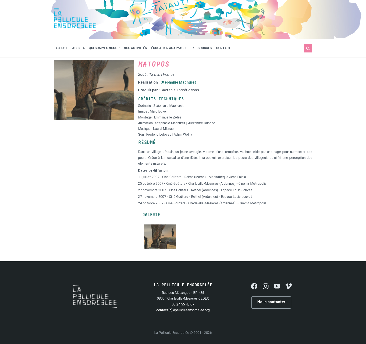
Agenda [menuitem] (78, 48)
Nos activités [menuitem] (135, 48)
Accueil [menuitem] (61, 48)
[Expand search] (308, 48)
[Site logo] (75, 30)
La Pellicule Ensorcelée (171, 333)
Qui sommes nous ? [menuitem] (104, 48)
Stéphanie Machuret (178, 82)
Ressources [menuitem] (202, 48)
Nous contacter (271, 302)
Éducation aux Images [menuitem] (169, 48)
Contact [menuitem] (223, 48)
